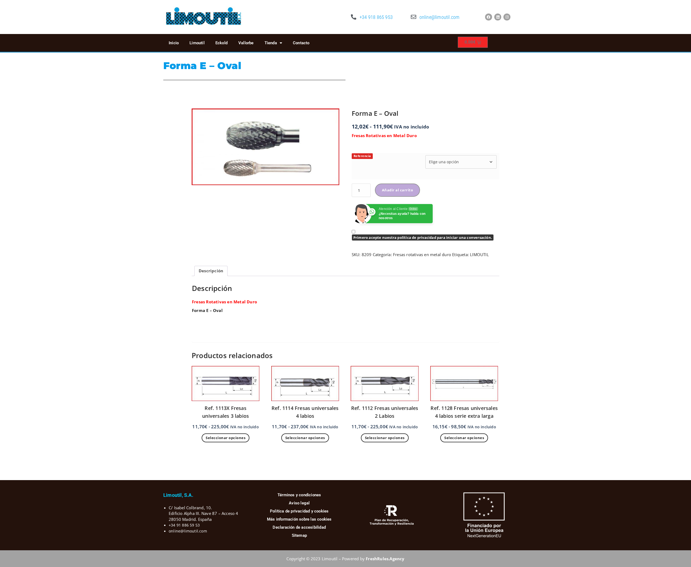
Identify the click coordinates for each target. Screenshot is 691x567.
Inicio (174, 42)
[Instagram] (506, 17)
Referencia (362, 156)
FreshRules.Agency (385, 558)
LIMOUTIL (479, 254)
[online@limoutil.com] (413, 17)
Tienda (271, 42)
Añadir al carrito (397, 190)
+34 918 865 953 (376, 17)
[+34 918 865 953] (353, 17)
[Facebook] (488, 17)
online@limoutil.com (439, 17)
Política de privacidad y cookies (299, 511)
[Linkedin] (497, 17)
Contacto (301, 42)
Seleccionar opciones (225, 437)
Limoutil (197, 42)
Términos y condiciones (299, 495)
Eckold (221, 42)
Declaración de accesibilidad (299, 527)
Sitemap (299, 535)
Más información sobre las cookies (299, 519)
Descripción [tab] (211, 270)
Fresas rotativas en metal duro (422, 254)
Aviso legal (299, 503)
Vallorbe (246, 42)
